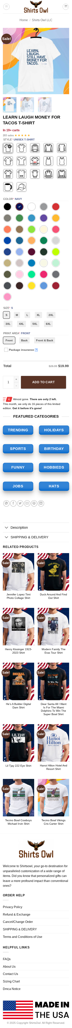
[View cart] (66, 7)
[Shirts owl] (36, 6)
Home (24, 20)
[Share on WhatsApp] (6, 503)
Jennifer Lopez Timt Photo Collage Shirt (19, 596)
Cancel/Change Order (18, 921)
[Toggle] (6, 528)
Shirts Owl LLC (42, 20)
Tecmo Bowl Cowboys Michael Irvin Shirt (18, 822)
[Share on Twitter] (20, 503)
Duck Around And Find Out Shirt (53, 596)
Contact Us (10, 974)
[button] (6, 7)
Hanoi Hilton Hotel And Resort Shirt (53, 767)
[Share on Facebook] (13, 503)
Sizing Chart (11, 981)
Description (19, 527)
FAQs (7, 959)
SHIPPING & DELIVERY (29, 537)
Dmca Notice (12, 989)
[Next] (63, 61)
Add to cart (43, 382)
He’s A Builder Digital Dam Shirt (18, 706)
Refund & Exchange (16, 914)
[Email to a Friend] (27, 503)
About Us (9, 966)
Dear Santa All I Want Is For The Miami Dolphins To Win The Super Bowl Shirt (53, 709)
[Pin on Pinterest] (34, 503)
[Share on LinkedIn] (41, 503)
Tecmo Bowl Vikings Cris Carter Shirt (53, 822)
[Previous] (9, 61)
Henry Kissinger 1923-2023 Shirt (18, 651)
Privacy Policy (12, 907)
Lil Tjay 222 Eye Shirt (18, 765)
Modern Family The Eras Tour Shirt (53, 651)
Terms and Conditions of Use (22, 936)
